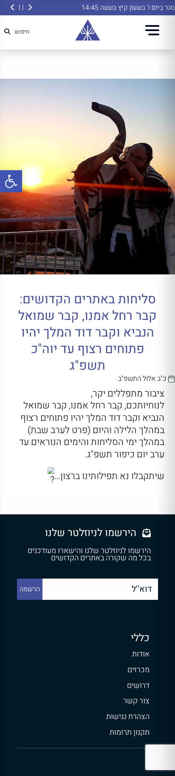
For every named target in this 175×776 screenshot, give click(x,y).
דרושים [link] (138, 685)
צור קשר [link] (136, 701)
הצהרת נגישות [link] (128, 716)
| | (21, 7)
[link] (11, 181)
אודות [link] (141, 654)
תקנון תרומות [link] (130, 732)
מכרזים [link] (138, 670)
